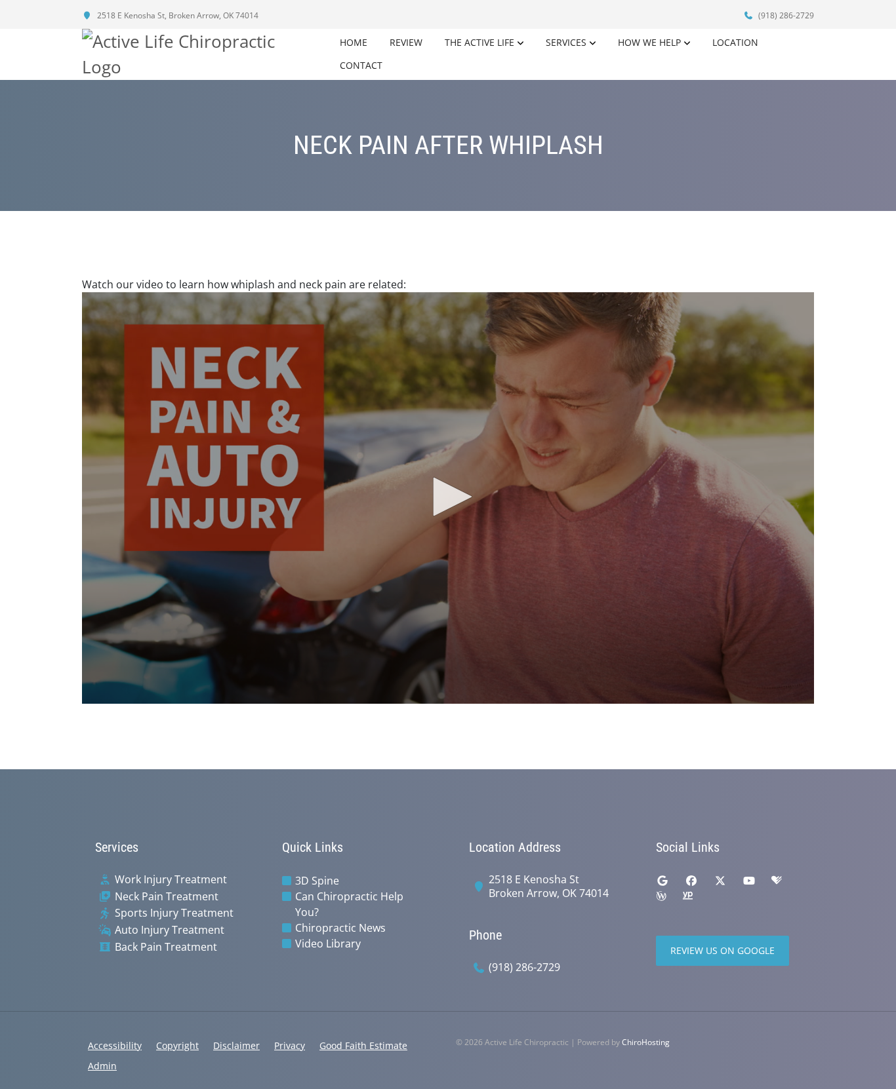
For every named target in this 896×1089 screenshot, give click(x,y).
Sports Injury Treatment (174, 913)
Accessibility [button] (115, 1045)
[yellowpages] (687, 896)
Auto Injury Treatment (169, 930)
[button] (448, 496)
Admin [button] (102, 1066)
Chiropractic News (340, 928)
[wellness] (661, 896)
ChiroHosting (646, 1042)
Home (353, 42)
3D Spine (317, 880)
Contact (361, 65)
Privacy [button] (289, 1045)
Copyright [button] (177, 1045)
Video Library (328, 943)
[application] (448, 498)
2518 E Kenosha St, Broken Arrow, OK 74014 (176, 15)
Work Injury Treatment (171, 880)
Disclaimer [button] (236, 1045)
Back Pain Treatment (166, 947)
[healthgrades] (776, 880)
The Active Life (479, 42)
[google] (662, 880)
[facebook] (691, 880)
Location (735, 42)
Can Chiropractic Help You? (349, 904)
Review (406, 42)
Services (566, 42)
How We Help (649, 42)
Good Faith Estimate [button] (363, 1045)
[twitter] (720, 880)
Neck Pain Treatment (166, 897)
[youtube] (749, 880)
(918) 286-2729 (785, 15)
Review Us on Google (722, 950)
